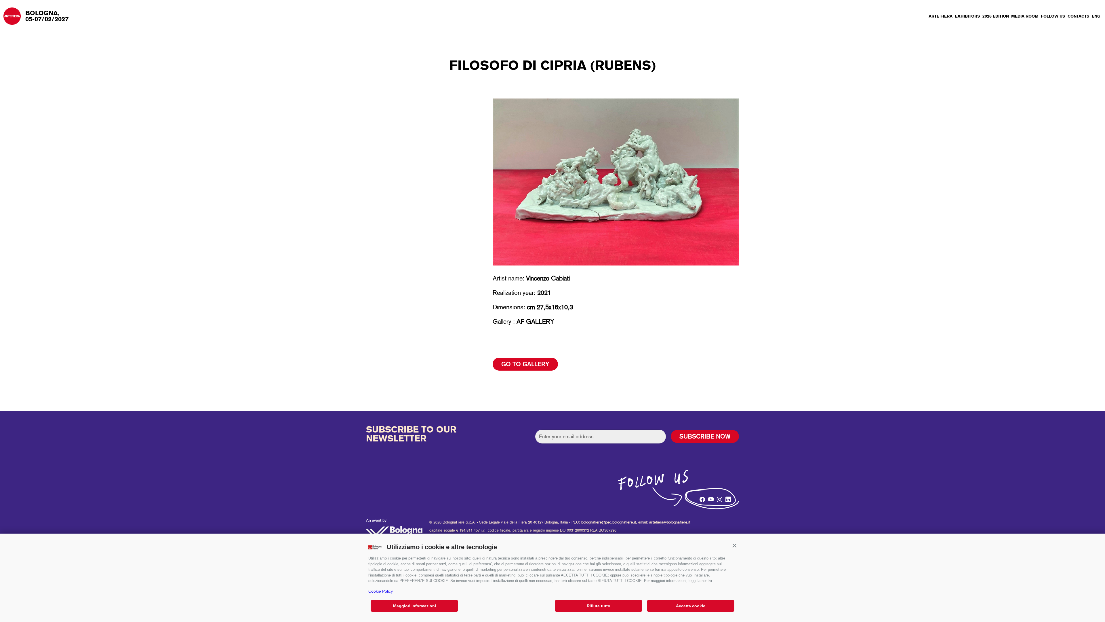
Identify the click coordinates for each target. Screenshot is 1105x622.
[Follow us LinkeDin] (727, 498)
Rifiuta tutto (598, 606)
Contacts (1078, 16)
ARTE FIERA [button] (940, 16)
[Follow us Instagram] (718, 498)
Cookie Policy (380, 591)
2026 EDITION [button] (995, 16)
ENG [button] (1096, 16)
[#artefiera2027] (692, 499)
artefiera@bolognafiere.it (669, 522)
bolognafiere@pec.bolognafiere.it (608, 522)
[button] (734, 545)
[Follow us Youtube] (710, 498)
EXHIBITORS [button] (967, 16)
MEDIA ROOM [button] (1025, 16)
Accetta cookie (690, 606)
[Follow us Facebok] (701, 498)
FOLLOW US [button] (1053, 16)
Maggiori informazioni (414, 606)
